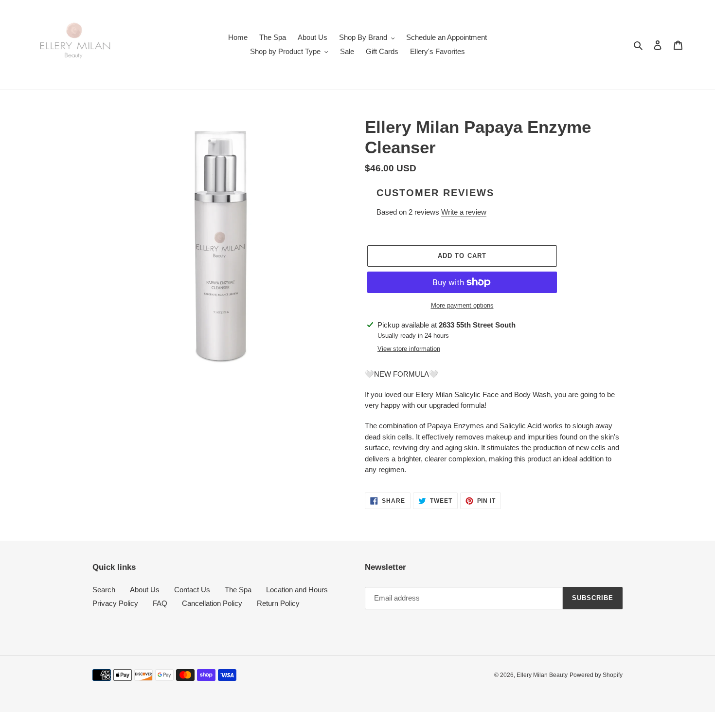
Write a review (463, 212)
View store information (408, 348)
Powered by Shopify (596, 675)
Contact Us (192, 589)
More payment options (462, 305)
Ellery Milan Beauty (542, 675)
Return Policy (278, 603)
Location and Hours (297, 589)
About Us (145, 589)
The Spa (238, 589)
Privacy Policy (115, 603)
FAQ (160, 603)
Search (103, 589)
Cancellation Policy (212, 603)
